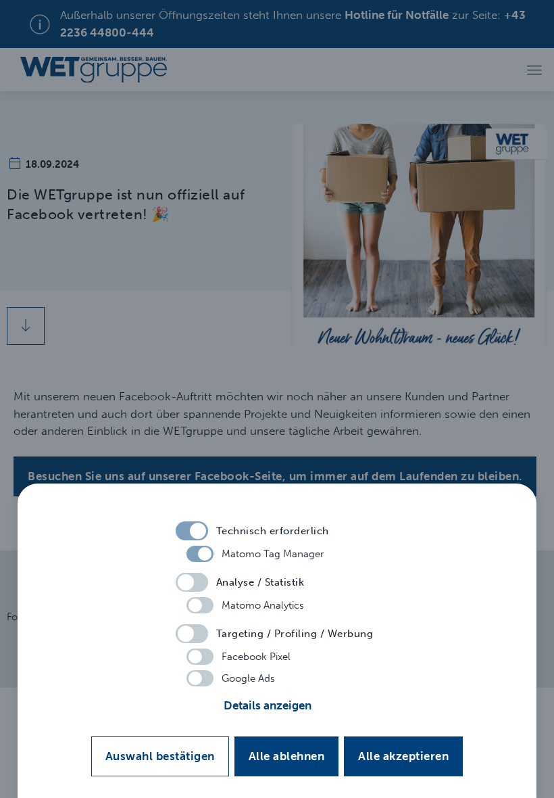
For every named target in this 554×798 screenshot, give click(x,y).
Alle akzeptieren (403, 756)
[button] (277, 706)
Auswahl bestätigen (160, 756)
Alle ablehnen (287, 756)
